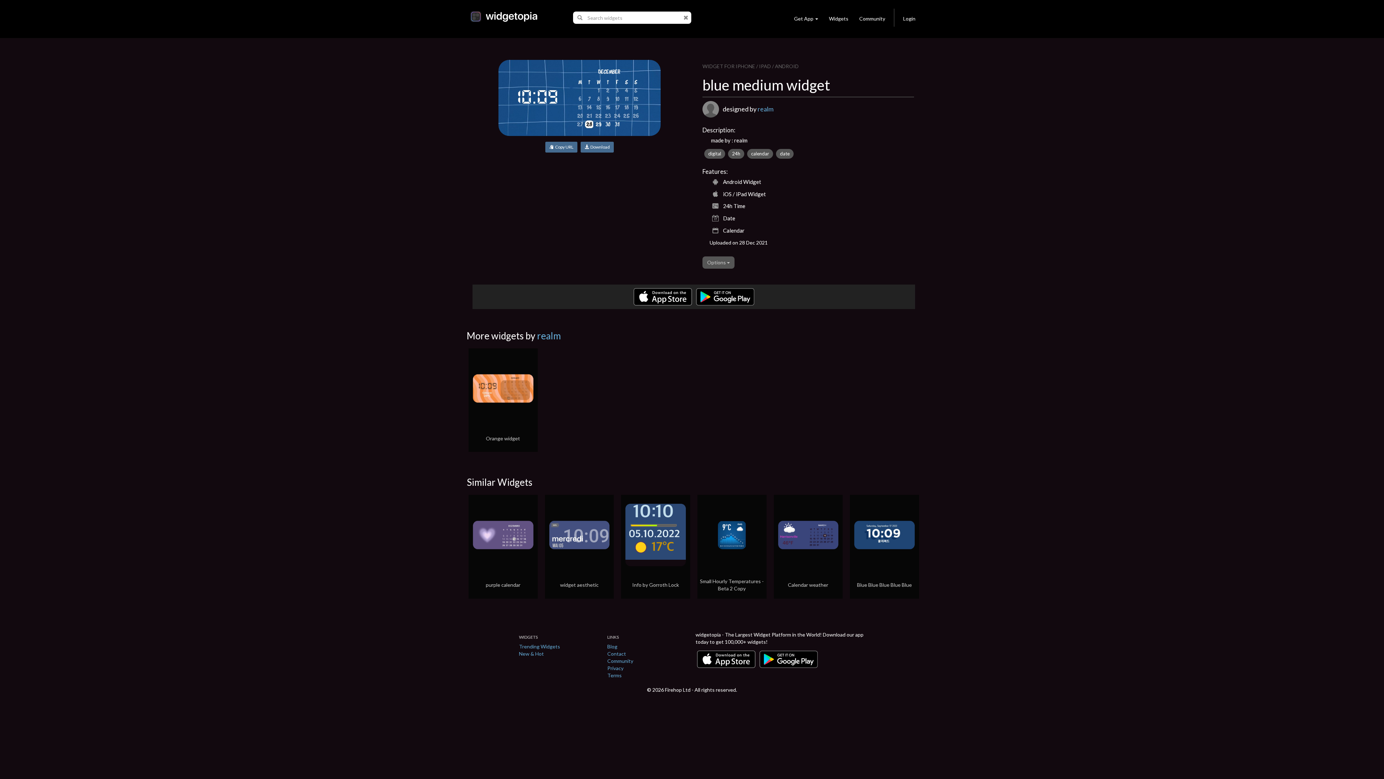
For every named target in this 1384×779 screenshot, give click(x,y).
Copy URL (563, 147)
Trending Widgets (539, 646)
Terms (614, 675)
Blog (612, 646)
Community (872, 19)
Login (909, 19)
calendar (760, 154)
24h (736, 154)
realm (765, 109)
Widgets (838, 19)
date (785, 154)
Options (717, 262)
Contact (616, 654)
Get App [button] (803, 19)
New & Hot (531, 654)
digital (714, 154)
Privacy (615, 668)
